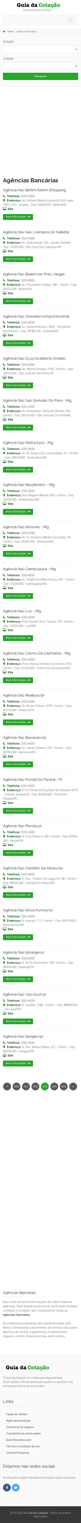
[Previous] (7, 1086)
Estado (8, 42)
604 (54, 1086)
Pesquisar (40, 76)
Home (10, 31)
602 (35, 1086)
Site (10, 209)
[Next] (73, 1086)
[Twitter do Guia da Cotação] (16, 1487)
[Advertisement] (40, 131)
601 (26, 1086)
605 (63, 1086)
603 (44, 1086)
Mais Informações (16, 216)
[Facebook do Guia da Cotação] (7, 1487)
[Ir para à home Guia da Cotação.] (40, 5)
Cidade (8, 58)
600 (16, 1086)
